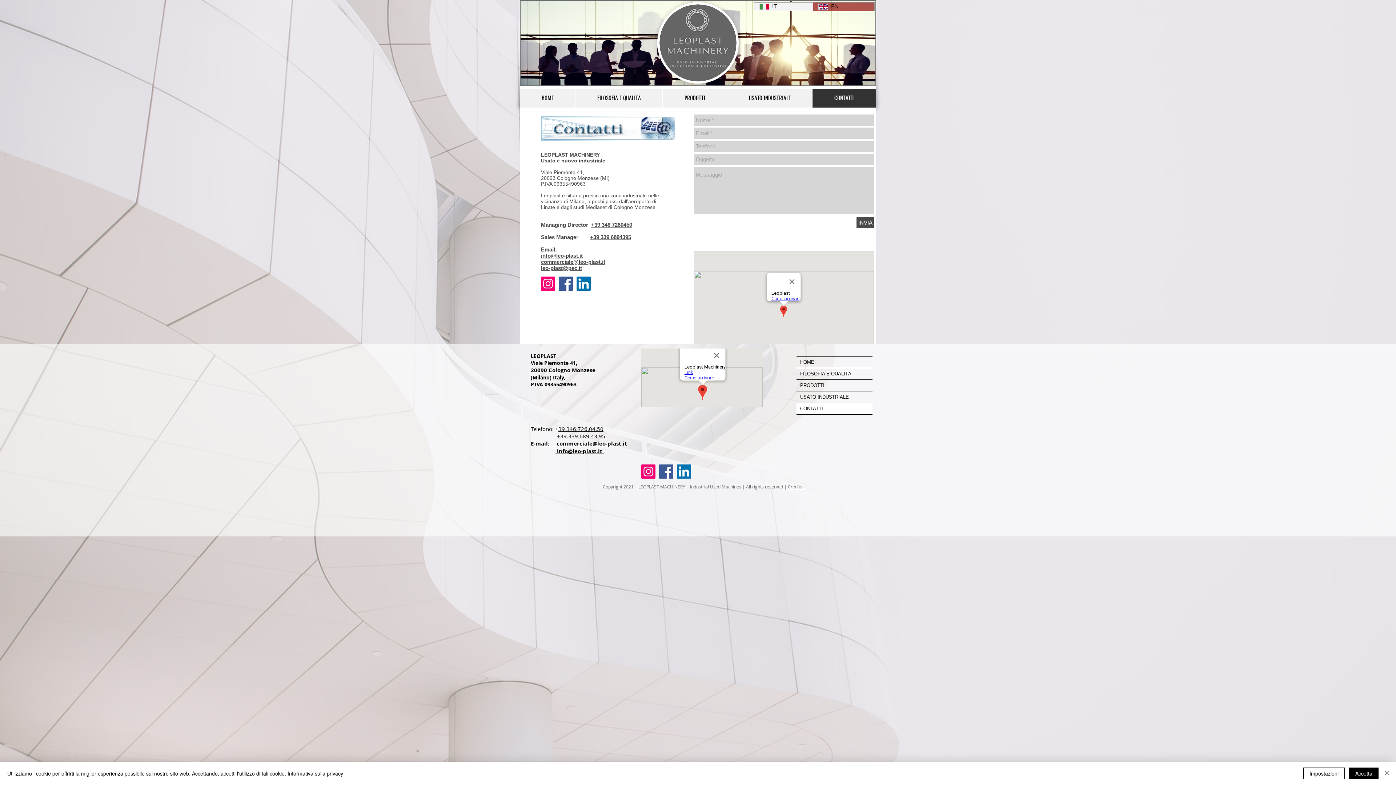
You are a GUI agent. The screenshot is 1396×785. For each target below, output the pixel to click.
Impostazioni (1324, 773)
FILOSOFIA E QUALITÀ (825, 374)
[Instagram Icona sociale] (548, 284)
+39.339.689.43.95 (581, 436)
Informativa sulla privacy (315, 773)
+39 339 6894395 (610, 237)
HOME (807, 362)
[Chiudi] (1387, 773)
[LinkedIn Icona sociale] (584, 284)
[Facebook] (566, 284)
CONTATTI (811, 408)
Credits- (796, 487)
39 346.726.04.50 (580, 428)
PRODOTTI (812, 385)
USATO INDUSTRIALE (824, 397)
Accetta (1363, 773)
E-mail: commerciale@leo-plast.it (579, 443)
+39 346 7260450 (611, 225)
